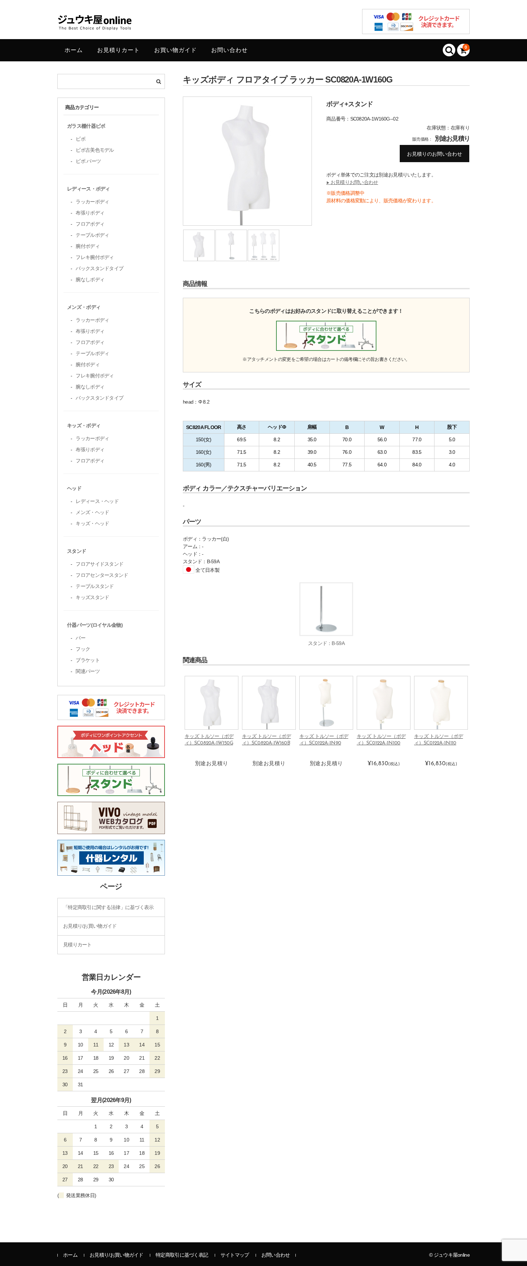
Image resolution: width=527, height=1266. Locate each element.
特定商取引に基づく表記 (182, 1255)
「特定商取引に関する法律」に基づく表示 (108, 907)
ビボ (80, 139)
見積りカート (77, 944)
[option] (247, 163)
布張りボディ (90, 213)
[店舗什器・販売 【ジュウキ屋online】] (94, 28)
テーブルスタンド (95, 586)
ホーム (74, 50)
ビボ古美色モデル (95, 150)
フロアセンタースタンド (102, 575)
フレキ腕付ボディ (95, 257)
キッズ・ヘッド (92, 523)
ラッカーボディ (92, 201)
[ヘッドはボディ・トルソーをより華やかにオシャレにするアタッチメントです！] (111, 754)
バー (80, 638)
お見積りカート (118, 50)
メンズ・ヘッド (92, 512)
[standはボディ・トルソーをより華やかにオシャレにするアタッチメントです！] (111, 792)
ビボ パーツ (88, 161)
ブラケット (88, 660)
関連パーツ (88, 671)
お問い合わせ (229, 50)
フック (83, 649)
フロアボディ (90, 224)
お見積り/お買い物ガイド (90, 926)
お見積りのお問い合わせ (434, 154)
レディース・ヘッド (97, 501)
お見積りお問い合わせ (352, 182)
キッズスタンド (92, 597)
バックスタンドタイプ (99, 268)
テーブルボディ (92, 235)
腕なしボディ (90, 279)
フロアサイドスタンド (99, 564)
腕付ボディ (88, 246)
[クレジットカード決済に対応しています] (111, 716)
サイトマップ (234, 1255)
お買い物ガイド (175, 50)
